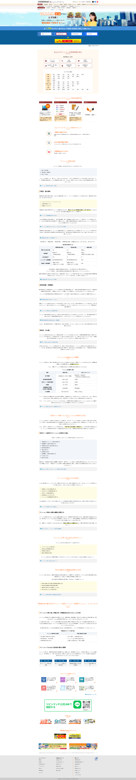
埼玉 (63, 74)
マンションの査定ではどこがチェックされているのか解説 (53, 226)
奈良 (73, 76)
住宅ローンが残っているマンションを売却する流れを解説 (53, 469)
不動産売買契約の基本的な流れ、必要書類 (50, 320)
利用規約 (40, 761)
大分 (73, 89)
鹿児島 (63, 89)
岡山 (59, 85)
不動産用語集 (41, 770)
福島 (59, 82)
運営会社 (40, 759)
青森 (73, 82)
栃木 (78, 74)
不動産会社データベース (86, 4)
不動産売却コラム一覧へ (91, 694)
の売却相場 (52, 60)
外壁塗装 (79, 4)
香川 (54, 87)
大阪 (54, 76)
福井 (78, 83)
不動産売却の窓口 (77, 759)
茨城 (73, 74)
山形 (63, 82)
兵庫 (59, 76)
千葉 (68, 74)
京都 (63, 76)
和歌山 (77, 76)
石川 (73, 83)
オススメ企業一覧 (49, 6)
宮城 (54, 82)
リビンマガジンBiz (78, 774)
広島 (54, 85)
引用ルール (40, 768)
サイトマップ (41, 772)
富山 (68, 83)
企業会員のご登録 (59, 759)
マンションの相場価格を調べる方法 (49, 215)
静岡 (59, 78)
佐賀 (78, 89)
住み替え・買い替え (61, 7)
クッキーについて (41, 766)
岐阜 (63, 78)
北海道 (54, 80)
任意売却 (50, 4)
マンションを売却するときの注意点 (49, 506)
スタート (68, 41)
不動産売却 (40, 4)
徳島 (63, 87)
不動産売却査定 (41, 6)
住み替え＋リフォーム (72, 4)
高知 (68, 87)
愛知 (54, 78)
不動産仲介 (74, 7)
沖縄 (87, 89)
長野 (54, 83)
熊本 (59, 89)
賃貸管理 (65, 4)
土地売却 (48, 7)
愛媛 (59, 87)
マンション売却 (41, 7)
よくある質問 (82, 1)
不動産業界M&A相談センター (79, 761)
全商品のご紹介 (58, 766)
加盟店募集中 (88, 1)
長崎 (68, 89)
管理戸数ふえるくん (78, 768)
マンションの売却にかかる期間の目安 (49, 310)
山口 (63, 85)
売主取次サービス (59, 764)
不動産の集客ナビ (77, 764)
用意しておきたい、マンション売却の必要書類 (51, 528)
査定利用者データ (64, 6)
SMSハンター (77, 766)
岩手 (68, 82)
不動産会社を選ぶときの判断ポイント (49, 237)
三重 (68, 78)
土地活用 (61, 4)
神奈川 (58, 74)
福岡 (54, 89)
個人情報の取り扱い (42, 764)
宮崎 (82, 89)
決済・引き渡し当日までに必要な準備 (49, 342)
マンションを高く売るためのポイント (49, 560)
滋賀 (68, 76)
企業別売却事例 (56, 6)
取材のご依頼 (58, 770)
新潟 (59, 83)
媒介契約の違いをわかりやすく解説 (49, 279)
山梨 (63, 83)
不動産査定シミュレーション (74, 6)
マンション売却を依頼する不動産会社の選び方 (51, 594)
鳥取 (73, 85)
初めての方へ (76, 1)
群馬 (82, 74)
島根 (68, 85)
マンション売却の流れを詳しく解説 (49, 185)
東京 (54, 74)
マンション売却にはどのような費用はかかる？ (51, 406)
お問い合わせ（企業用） (60, 768)
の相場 (52, 65)
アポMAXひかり (77, 772)
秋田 (78, 82)
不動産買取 (46, 4)
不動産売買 (68, 7)
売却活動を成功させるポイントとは (49, 299)
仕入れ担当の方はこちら (60, 761)
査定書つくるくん (77, 770)
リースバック (55, 4)
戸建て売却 (54, 7)
